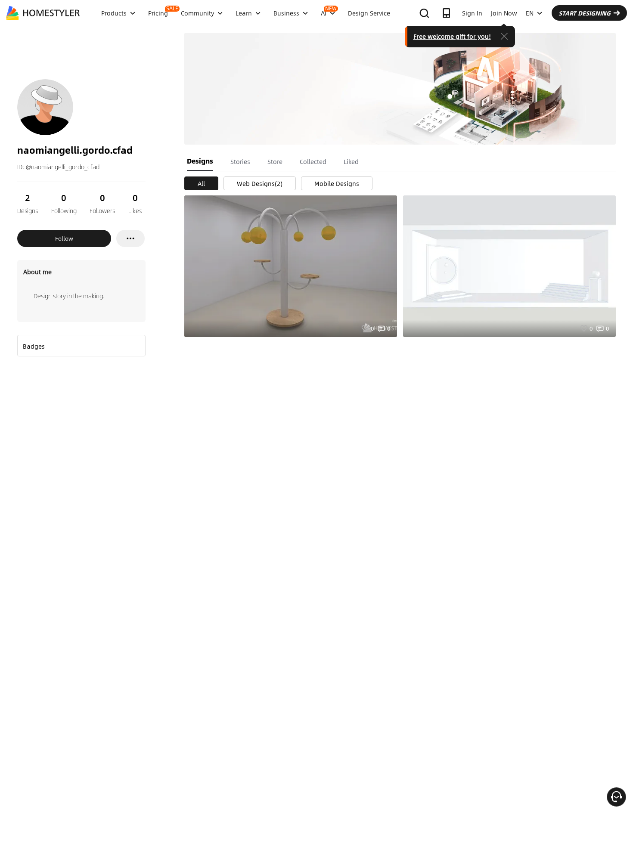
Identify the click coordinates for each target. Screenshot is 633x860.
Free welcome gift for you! (452, 36)
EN (530, 13)
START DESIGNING (585, 13)
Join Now (504, 13)
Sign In (472, 13)
